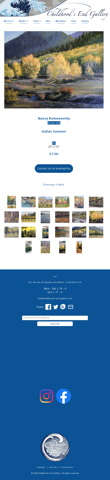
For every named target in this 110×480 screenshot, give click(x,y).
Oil (54, 143)
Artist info (54, 123)
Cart (73, 20)
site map (53, 467)
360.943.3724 (74, 282)
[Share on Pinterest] (63, 307)
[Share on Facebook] (48, 307)
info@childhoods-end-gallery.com (55, 298)
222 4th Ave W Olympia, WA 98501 (46, 282)
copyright (41, 467)
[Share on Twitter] (56, 307)
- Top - (55, 276)
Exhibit (23, 20)
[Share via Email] (70, 307)
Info (48, 20)
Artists (8, 20)
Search (85, 20)
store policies (67, 467)
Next (61, 184)
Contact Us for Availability (53, 168)
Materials (61, 20)
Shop (36, 20)
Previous (49, 184)
